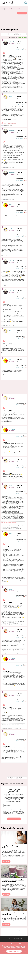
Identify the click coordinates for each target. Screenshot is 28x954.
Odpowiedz (22, 13)
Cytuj (17, 49)
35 (18, 34)
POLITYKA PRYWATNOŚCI (16, 938)
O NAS (9, 938)
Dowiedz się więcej (21, 947)
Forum (2, 8)
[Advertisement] (14, 21)
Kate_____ (12, 204)
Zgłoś (25, 49)
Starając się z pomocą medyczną (12, 8)
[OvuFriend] (7, 3)
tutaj (4, 814)
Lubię (21, 49)
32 (12, 777)
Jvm (10, 330)
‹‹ (7, 34)
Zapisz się (13, 819)
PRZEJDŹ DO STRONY (14, 951)
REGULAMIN (18, 940)
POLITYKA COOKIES (9, 940)
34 (16, 34)
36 (20, 34)
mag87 (10, 96)
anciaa (10, 485)
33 (14, 34)
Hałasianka (12, 41)
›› (25, 34)
